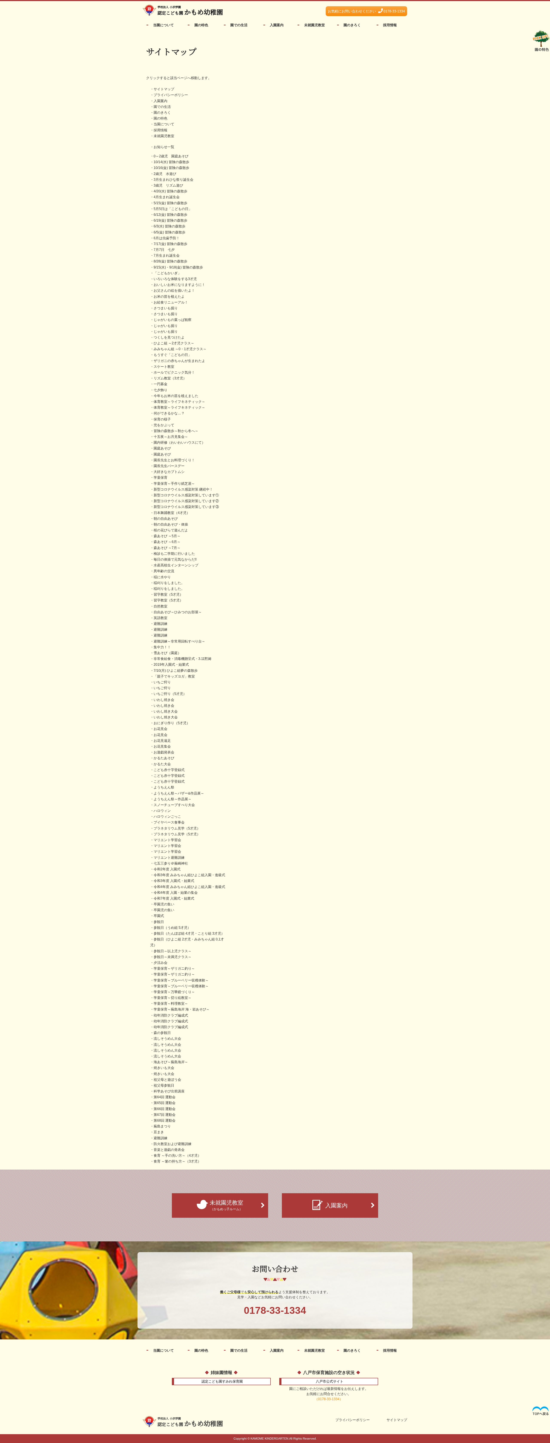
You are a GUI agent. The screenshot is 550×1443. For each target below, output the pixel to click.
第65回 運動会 (165, 1103)
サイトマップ (164, 89)
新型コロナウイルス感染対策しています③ (186, 507)
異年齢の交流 (164, 571)
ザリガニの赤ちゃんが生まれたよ (179, 361)
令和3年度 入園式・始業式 (174, 881)
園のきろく (352, 25)
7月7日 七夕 (164, 249)
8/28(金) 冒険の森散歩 (170, 261)
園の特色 (201, 25)
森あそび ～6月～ (167, 542)
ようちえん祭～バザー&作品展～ (179, 793)
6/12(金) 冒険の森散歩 (170, 214)
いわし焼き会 (164, 700)
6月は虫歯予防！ (167, 238)
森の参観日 (162, 1033)
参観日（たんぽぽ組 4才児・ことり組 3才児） (189, 933)
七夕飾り (160, 390)
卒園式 (159, 916)
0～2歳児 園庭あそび (171, 156)
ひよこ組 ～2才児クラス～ (174, 343)
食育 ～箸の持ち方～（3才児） (177, 1161)
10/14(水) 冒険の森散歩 (171, 162)
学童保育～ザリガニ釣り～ (174, 968)
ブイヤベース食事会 (169, 822)
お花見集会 (162, 746)
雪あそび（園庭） (167, 653)
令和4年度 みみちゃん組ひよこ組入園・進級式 (189, 887)
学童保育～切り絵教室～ (172, 998)
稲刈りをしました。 (169, 583)
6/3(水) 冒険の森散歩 (169, 226)
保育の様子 (162, 419)
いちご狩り (162, 682)
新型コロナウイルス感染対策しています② (186, 501)
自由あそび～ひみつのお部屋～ (178, 612)
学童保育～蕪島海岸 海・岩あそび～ (181, 1009)
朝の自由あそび (166, 518)
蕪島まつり (162, 1126)
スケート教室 (164, 366)
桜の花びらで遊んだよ (171, 530)
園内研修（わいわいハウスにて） (179, 442)
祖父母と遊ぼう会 (167, 1079)
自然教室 (160, 606)
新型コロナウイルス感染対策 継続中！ (183, 489)
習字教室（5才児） (168, 594)
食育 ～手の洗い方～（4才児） (177, 1155)
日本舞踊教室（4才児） (172, 513)
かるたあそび (164, 758)
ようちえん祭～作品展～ (172, 799)
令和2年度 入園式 (167, 869)
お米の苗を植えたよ (169, 296)
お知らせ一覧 (164, 147)
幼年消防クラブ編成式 (171, 1015)
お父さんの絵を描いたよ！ (174, 290)
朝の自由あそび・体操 (171, 524)
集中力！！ (162, 647)
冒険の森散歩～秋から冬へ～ (176, 431)
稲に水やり (162, 577)
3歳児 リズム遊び (168, 185)
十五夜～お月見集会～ (171, 437)
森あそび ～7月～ (167, 548)
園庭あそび (162, 448)
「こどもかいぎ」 (167, 273)
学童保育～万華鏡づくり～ (174, 992)
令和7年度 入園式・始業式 (174, 898)
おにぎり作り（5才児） (172, 723)
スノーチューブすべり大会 (174, 805)
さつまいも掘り (166, 308)
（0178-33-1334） (329, 1399)
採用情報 (390, 25)
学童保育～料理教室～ (171, 1003)
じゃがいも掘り (166, 326)
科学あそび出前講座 (169, 1091)
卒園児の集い (164, 904)
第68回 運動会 (165, 1120)
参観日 (159, 922)
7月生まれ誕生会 (167, 255)
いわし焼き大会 (166, 711)
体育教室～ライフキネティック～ (179, 401)
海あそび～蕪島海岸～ (171, 1062)
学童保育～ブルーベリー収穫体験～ (181, 980)
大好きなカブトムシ (169, 472)
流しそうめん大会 (167, 1038)
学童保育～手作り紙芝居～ (174, 483)
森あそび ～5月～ (167, 536)
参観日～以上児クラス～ (172, 951)
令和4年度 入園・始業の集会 (176, 892)
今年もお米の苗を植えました (176, 396)
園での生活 (239, 25)
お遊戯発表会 (164, 752)
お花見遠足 (162, 740)
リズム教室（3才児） (170, 378)
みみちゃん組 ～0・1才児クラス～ (180, 349)
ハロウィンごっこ (167, 816)
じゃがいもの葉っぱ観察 (172, 320)
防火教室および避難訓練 (172, 1144)
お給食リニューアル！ (171, 302)
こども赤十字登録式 (169, 770)
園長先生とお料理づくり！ (174, 460)
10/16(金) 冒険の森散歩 (171, 168)
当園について (163, 25)
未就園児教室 (314, 25)
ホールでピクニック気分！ (174, 372)
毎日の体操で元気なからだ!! (175, 559)
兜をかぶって (164, 425)
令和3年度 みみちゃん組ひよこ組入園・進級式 (189, 875)
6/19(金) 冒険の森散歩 (170, 220)
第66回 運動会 (165, 1109)
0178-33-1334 (366, 11)
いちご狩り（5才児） (170, 694)
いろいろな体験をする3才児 (175, 279)
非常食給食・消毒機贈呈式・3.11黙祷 (182, 659)
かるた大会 (162, 764)
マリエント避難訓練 (169, 857)
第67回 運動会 (165, 1114)
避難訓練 (160, 624)
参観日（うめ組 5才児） (172, 927)
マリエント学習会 (167, 840)
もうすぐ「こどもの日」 (172, 355)
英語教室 (160, 618)
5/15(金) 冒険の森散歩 (170, 203)
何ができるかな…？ (169, 413)
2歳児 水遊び (165, 174)
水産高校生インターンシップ (176, 565)
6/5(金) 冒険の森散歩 (169, 232)
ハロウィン (162, 811)
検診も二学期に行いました (174, 553)
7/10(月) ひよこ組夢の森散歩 (176, 670)
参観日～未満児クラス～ (172, 957)
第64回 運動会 (165, 1097)
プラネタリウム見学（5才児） (177, 828)
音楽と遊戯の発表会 (169, 1150)
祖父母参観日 (164, 1085)
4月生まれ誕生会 (167, 197)
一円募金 (160, 384)
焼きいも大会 (164, 1068)
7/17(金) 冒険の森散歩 (170, 244)
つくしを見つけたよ (169, 337)
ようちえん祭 (164, 787)
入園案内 (277, 25)
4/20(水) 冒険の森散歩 (170, 191)
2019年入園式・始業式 (171, 664)
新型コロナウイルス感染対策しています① (186, 495)
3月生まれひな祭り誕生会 (173, 179)
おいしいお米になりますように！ (179, 285)
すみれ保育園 (222, 1381)
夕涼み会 (160, 963)
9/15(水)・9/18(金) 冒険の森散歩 (178, 267)
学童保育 (160, 477)
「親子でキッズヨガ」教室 (174, 676)
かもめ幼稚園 (190, 1422)
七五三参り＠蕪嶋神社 (171, 863)
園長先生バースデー (169, 466)
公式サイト (329, 1381)
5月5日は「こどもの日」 (173, 209)
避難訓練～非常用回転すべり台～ (179, 641)
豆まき (159, 1132)
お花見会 (160, 729)
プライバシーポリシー (171, 95)
